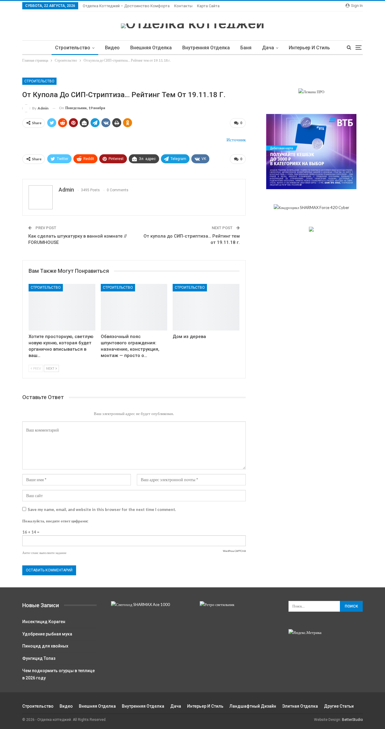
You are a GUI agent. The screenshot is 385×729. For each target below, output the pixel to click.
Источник (236, 139)
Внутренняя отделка (206, 48)
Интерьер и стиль (309, 48)
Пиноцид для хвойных (45, 646)
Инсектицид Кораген (43, 621)
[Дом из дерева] (206, 307)
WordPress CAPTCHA (234, 550)
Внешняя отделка (151, 48)
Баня (245, 48)
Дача (268, 48)
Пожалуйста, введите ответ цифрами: (55, 520)
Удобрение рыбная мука (47, 634)
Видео (112, 48)
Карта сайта (208, 6)
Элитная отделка (300, 706)
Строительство (72, 48)
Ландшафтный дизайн (252, 706)
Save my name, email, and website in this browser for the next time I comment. (102, 509)
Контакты (183, 6)
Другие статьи (339, 706)
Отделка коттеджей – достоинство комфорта (126, 6)
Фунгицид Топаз (38, 658)
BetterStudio (352, 720)
